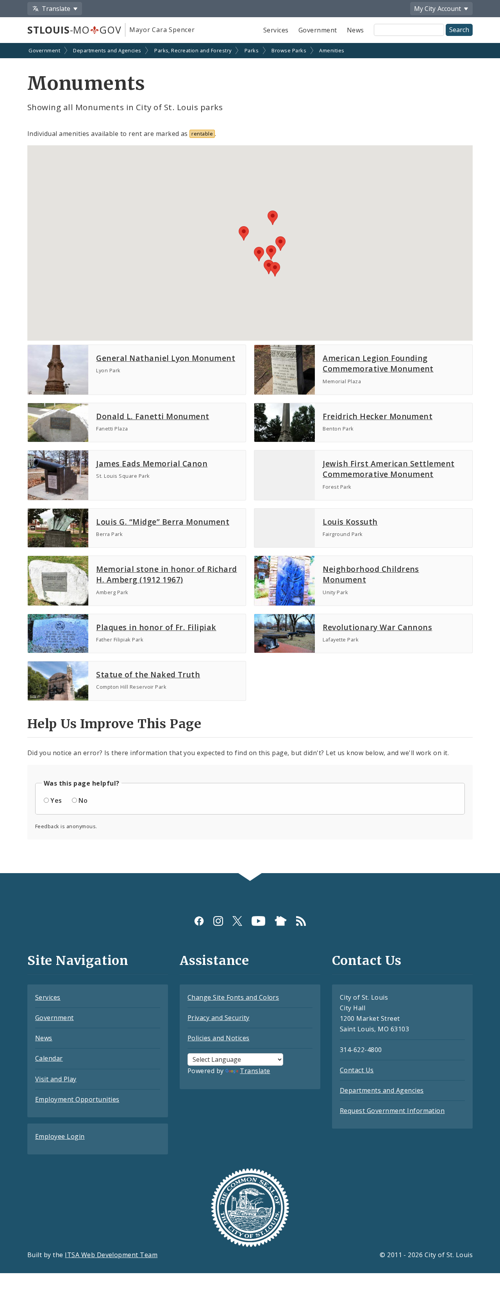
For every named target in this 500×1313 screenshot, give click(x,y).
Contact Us (357, 1070)
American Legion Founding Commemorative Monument (378, 363)
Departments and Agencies (107, 50)
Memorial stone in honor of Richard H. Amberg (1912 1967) (166, 574)
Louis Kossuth (350, 521)
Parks (252, 50)
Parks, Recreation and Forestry (192, 50)
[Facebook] (199, 921)
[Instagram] (218, 921)
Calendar (49, 1058)
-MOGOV (74, 29)
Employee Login (60, 1136)
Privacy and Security (219, 1017)
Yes (56, 800)
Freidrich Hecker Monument (377, 416)
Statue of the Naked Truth (148, 674)
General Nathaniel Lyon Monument (165, 358)
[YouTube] (258, 921)
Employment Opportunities (77, 1099)
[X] (237, 921)
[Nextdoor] (281, 921)
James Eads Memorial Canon (151, 463)
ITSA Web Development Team (111, 1254)
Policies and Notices (219, 1038)
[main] (250, 458)
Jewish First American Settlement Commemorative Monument (388, 468)
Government (317, 30)
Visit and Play (56, 1079)
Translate (255, 1070)
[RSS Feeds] (301, 921)
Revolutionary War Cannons (377, 627)
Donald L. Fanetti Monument (152, 416)
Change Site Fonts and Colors (233, 997)
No (83, 800)
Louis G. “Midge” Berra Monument (162, 521)
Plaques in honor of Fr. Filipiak (156, 627)
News (355, 30)
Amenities (331, 50)
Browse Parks (288, 50)
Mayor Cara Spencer (162, 29)
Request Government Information (392, 1110)
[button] (275, 269)
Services (276, 30)
